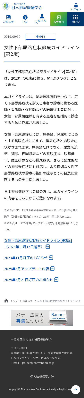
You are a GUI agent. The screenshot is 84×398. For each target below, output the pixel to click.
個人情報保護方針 (42, 376)
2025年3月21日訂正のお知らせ (29, 279)
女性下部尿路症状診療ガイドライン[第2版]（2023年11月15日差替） (38, 243)
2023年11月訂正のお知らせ (26, 257)
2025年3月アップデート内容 (27, 268)
